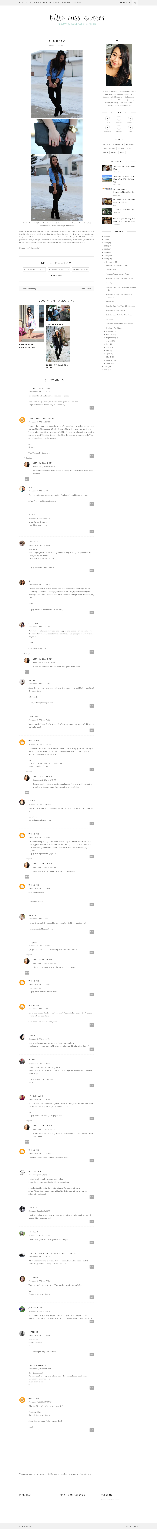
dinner (122, 152)
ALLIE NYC (34, 623)
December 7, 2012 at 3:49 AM (39, 1175)
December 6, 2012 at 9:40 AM (39, 888)
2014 (106, 252)
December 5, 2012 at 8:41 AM (39, 392)
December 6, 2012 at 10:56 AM (40, 919)
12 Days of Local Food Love (123, 209)
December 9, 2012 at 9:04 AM (39, 1335)
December (110, 262)
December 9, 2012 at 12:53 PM (44, 467)
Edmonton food (109, 149)
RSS (131, 131)
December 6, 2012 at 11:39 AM (39, 945)
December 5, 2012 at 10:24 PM (40, 744)
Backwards (110, 302)
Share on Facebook (36, 269)
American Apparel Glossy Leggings (77, 223)
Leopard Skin (111, 269)
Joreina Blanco (37, 1308)
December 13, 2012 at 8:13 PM (44, 1129)
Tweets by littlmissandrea (110, 1500)
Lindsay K (34, 1207)
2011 (106, 367)
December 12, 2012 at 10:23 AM (44, 963)
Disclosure (77, 3)
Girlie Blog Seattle (36, 1264)
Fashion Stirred (37, 1365)
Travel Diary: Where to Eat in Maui (124, 167)
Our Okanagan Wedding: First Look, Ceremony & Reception (124, 219)
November (110, 331)
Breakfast (106, 145)
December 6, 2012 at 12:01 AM (40, 804)
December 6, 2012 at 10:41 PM (39, 1153)
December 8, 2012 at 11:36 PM (39, 1311)
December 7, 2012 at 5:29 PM (39, 1235)
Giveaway (121, 149)
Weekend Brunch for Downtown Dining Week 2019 (124, 190)
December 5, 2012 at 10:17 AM (39, 422)
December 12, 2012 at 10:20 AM (44, 867)
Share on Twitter (60, 269)
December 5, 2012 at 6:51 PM (39, 627)
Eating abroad (118, 145)
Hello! (29, 3)
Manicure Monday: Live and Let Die (119, 324)
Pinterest (119, 131)
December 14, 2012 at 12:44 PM (40, 1402)
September (110, 338)
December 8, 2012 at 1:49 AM (39, 1257)
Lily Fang (34, 1232)
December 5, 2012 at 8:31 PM (39, 720)
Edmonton (130, 145)
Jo (30, 581)
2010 (106, 370)
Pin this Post (82, 269)
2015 (106, 249)
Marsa (32, 680)
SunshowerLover (36, 901)
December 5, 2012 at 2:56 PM (39, 491)
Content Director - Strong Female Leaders (52, 1253)
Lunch (129, 149)
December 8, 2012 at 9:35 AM (39, 1281)
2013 (106, 255)
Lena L (32, 1035)
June (108, 347)
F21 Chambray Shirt (29, 223)
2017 (106, 243)
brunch (105, 152)
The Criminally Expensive (39, 453)
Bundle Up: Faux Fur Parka (57, 366)
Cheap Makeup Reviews (56, 1264)
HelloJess (34, 1060)
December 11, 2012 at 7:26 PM (44, 662)
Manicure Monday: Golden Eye (117, 265)
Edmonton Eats (40, 3)
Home (21, 3)
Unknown (34, 741)
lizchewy (33, 1277)
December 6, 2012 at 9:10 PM (39, 1100)
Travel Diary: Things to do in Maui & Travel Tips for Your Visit (123, 179)
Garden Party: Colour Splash (27, 345)
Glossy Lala (35, 1171)
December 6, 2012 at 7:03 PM (39, 1039)
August (109, 341)
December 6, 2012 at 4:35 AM (39, 837)
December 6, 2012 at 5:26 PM (39, 984)
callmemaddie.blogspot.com (41, 929)
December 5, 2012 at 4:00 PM (39, 545)
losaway (33, 542)
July (107, 344)
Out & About (54, 3)
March (108, 357)
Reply (91, 407)
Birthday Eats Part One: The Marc (119, 315)
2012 (106, 259)
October (109, 334)
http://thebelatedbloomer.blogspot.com (46, 763)
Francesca (34, 716)
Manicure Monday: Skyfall (115, 310)
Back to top (131, 1526)
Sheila (32, 801)
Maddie (32, 915)
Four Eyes (110, 283)
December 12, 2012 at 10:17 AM (44, 780)
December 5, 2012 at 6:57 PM (39, 684)
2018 (106, 239)
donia (32, 514)
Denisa (32, 487)
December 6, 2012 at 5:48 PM (39, 1009)
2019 (106, 236)
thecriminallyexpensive (41, 418)
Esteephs (33, 1332)
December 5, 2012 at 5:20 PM (39, 585)
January (109, 363)
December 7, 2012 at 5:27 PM (39, 1211)
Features (66, 3)
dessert (114, 152)
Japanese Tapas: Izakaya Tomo (117, 274)
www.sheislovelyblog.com (40, 820)
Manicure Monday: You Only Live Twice (121, 278)
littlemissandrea (42, 463)
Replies (29, 458)
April (108, 354)
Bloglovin (107, 131)
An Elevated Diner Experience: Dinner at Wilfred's (124, 200)
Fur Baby (109, 319)
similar (60, 223)
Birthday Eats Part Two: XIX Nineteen (120, 306)
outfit (60, 276)
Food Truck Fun (54, 324)
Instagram (130, 122)
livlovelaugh (36, 1096)
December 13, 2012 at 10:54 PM (40, 1369)
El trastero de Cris (39, 388)
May (107, 350)
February (109, 360)
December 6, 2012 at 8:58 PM (39, 1063)
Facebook (119, 122)
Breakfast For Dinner (114, 328)
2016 (106, 246)
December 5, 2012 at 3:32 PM (39, 518)
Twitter (107, 122)
